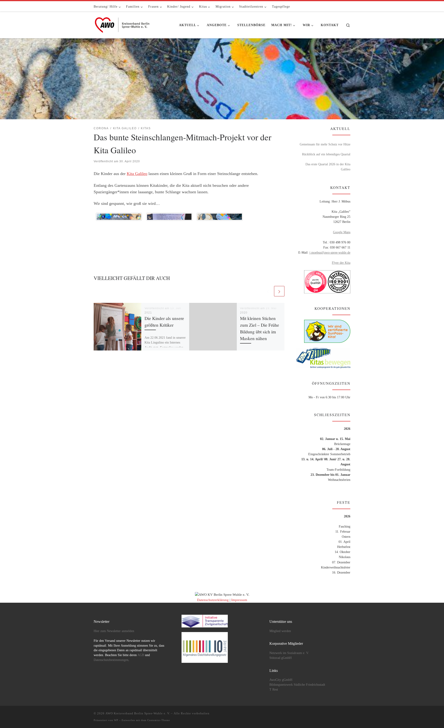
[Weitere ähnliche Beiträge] (279, 291)
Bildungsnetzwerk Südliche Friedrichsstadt (297, 684)
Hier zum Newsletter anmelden (114, 631)
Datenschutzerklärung (213, 600)
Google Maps (341, 232)
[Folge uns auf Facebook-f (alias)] (335, 6)
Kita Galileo (137, 173)
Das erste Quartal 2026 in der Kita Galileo (327, 166)
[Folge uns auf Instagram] (349, 6)
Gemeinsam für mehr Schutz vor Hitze (325, 144)
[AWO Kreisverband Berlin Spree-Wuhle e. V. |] (122, 23)
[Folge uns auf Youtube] (342, 6)
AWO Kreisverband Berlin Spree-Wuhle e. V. (137, 713)
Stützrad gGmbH (280, 658)
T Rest (273, 689)
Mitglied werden (280, 631)
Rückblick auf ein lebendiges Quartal (326, 154)
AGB (140, 655)
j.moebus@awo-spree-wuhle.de (329, 252)
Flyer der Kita (341, 262)
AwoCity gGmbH (280, 680)
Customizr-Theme (158, 720)
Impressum (239, 600)
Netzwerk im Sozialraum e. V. (289, 653)
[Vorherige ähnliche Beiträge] (268, 291)
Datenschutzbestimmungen (111, 660)
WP (116, 720)
